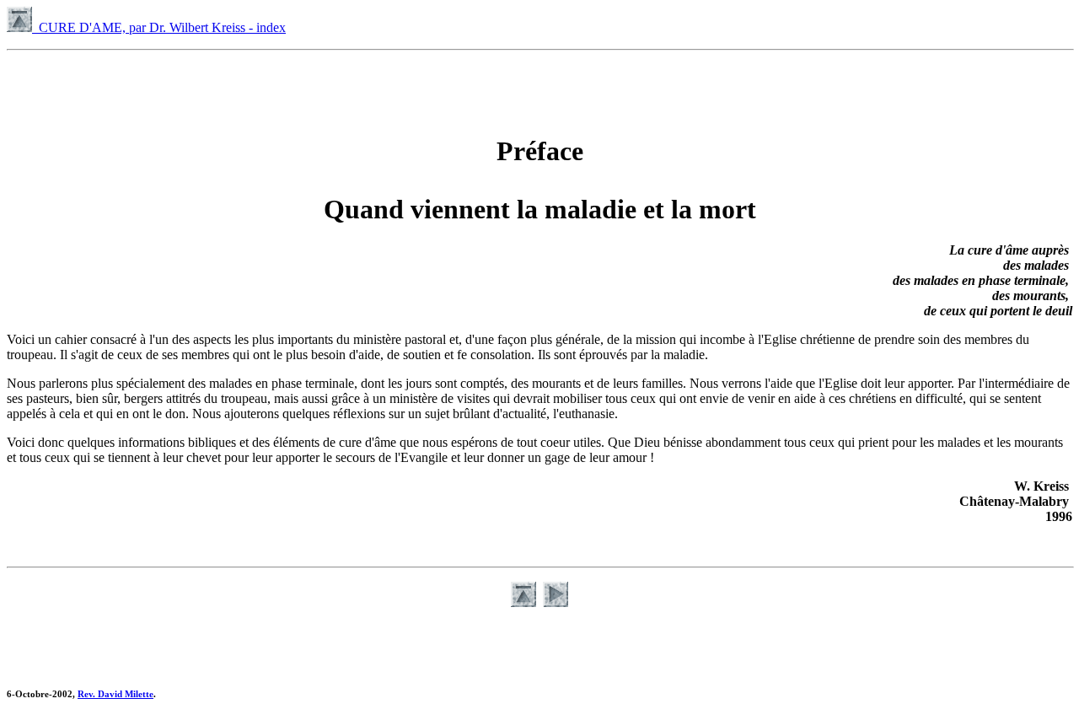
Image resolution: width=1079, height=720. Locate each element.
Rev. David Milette (115, 694)
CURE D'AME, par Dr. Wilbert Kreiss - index (159, 27)
